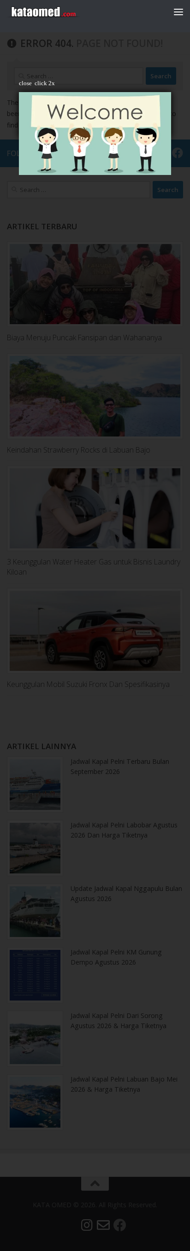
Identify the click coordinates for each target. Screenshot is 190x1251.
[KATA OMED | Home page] (55, 11)
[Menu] (178, 11)
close (25, 83)
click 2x (45, 83)
